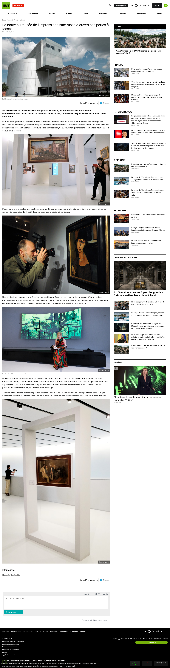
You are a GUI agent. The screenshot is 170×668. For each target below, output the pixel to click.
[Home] (6, 5)
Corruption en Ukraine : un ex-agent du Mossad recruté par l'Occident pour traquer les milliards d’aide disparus (147, 326)
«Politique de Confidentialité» (66, 666)
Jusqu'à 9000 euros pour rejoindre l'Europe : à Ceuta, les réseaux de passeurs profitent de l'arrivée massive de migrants (148, 145)
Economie (122, 13)
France (85, 13)
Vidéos (159, 13)
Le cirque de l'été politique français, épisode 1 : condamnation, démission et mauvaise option (148, 192)
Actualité (11, 13)
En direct (18, 5)
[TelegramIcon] (144, 5)
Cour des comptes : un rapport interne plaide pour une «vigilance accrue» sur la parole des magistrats (148, 84)
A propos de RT (7, 639)
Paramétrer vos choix (9, 647)
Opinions (103, 13)
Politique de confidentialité (11, 644)
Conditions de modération (10, 649)
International (33, 13)
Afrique (69, 13)
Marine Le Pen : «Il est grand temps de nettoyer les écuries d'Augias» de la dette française (146, 97)
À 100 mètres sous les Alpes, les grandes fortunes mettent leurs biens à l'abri (138, 294)
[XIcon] (140, 5)
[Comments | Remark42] (56, 607)
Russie (52, 13)
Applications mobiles (9, 655)
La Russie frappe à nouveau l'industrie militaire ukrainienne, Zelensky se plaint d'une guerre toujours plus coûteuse (148, 337)
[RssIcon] (149, 5)
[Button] (166, 5)
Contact (5, 652)
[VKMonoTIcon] (132, 5)
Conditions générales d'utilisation (13, 641)
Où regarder (121, 5)
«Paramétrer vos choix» (89, 663)
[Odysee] (136, 5)
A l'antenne (141, 13)
